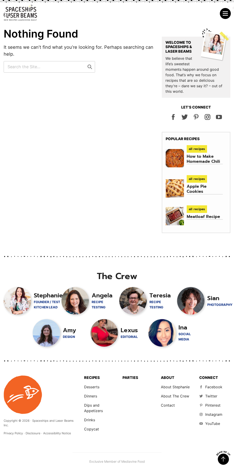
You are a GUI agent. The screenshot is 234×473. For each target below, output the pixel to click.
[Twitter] (184, 119)
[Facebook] (173, 119)
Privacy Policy (13, 433)
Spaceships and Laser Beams (20, 13)
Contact (168, 405)
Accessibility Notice (57, 433)
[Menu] (225, 13)
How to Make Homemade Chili (203, 159)
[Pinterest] (196, 119)
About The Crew (175, 396)
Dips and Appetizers (93, 408)
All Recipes (197, 149)
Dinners (90, 396)
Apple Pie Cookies (197, 189)
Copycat (91, 429)
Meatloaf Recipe (203, 216)
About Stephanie (175, 387)
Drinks (89, 420)
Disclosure (33, 433)
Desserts (91, 387)
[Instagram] (207, 119)
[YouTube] (218, 119)
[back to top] (223, 458)
